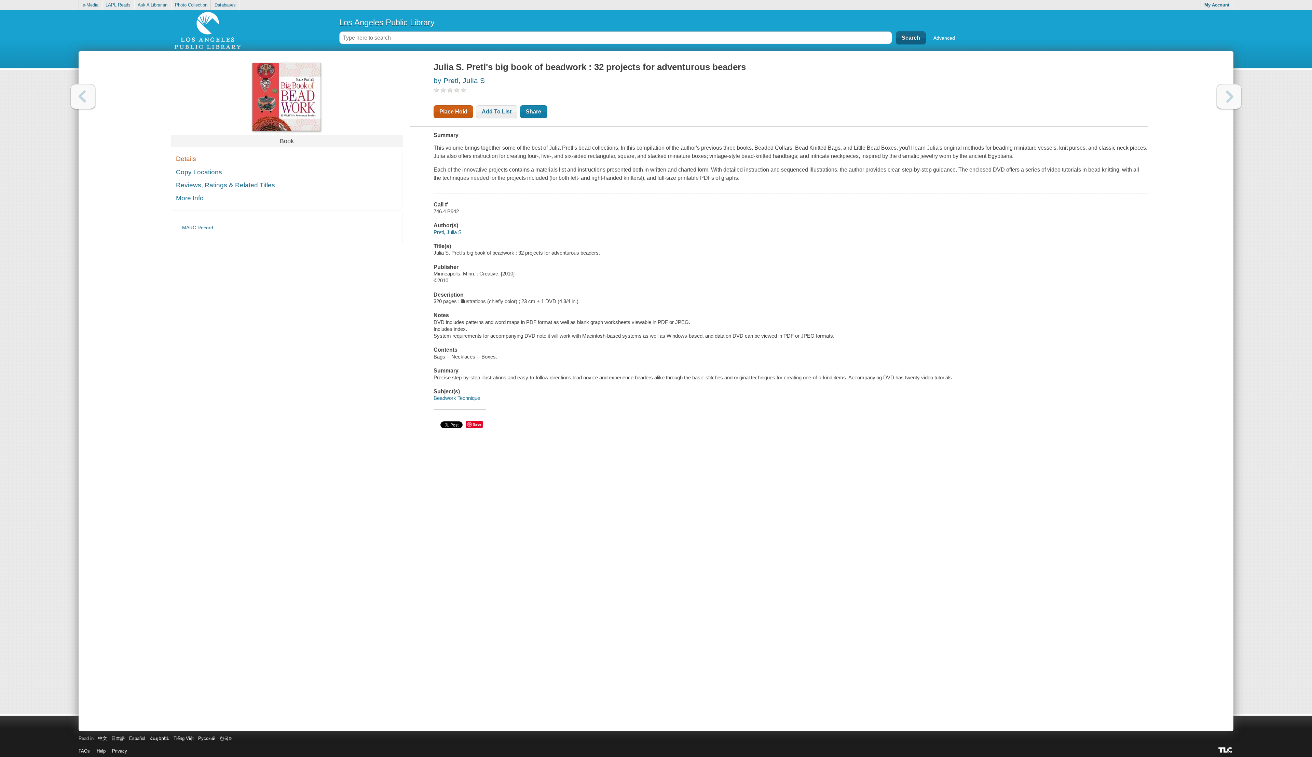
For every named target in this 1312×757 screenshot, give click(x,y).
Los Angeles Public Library (387, 22)
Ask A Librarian (152, 5)
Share (533, 111)
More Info (190, 198)
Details (186, 158)
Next (1229, 96)
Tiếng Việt (184, 738)
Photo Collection (191, 5)
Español (137, 738)
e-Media (90, 5)
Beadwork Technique (457, 398)
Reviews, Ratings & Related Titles (225, 185)
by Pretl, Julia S (459, 80)
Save (477, 424)
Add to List (496, 111)
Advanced (944, 38)
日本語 (118, 738)
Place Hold (453, 111)
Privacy (119, 751)
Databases (225, 5)
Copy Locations (199, 172)
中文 (102, 738)
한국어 (226, 738)
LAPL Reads (118, 5)
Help (101, 751)
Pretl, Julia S (448, 232)
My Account (1216, 5)
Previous (82, 96)
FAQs (84, 751)
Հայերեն (159, 738)
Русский (206, 738)
